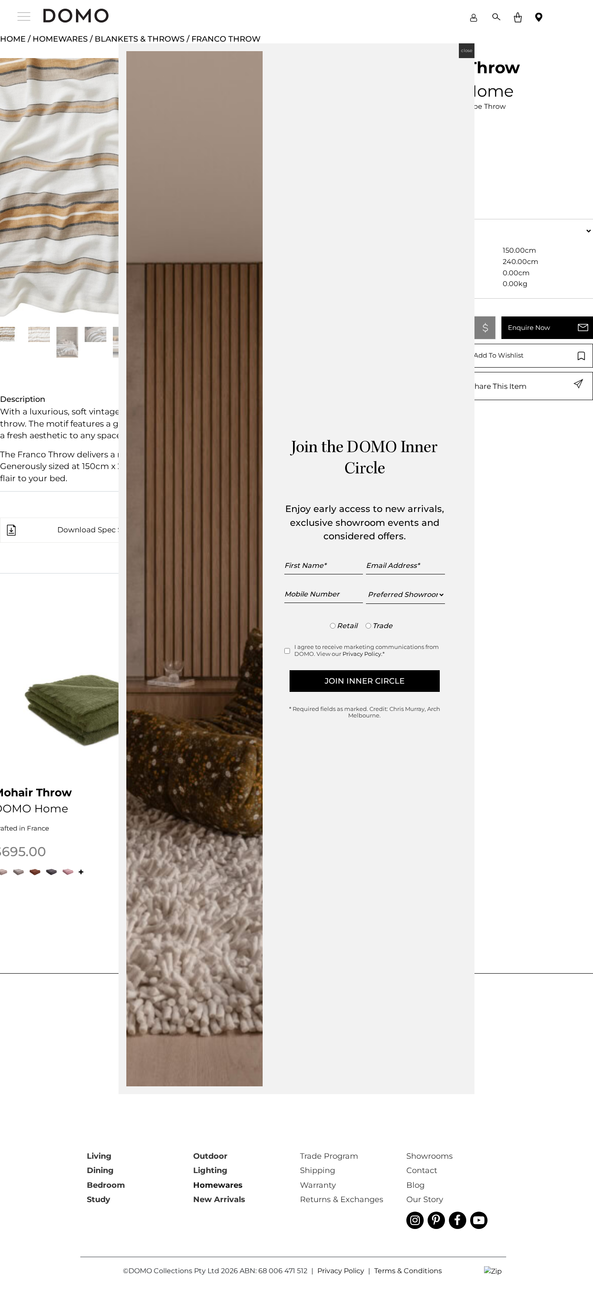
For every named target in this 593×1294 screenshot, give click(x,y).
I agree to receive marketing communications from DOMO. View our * (366, 650)
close (466, 50)
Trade (382, 626)
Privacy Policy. (362, 653)
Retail (347, 626)
